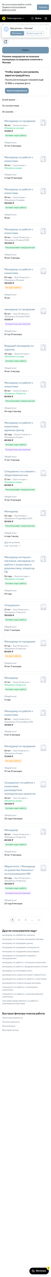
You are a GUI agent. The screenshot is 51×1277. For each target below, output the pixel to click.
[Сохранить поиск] (5, 42)
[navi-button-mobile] (46, 18)
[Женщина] (43, 122)
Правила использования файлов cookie (14, 8)
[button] (17, 90)
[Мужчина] (43, 271)
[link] (32, 18)
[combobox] (12, 105)
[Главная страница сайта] (3, 18)
